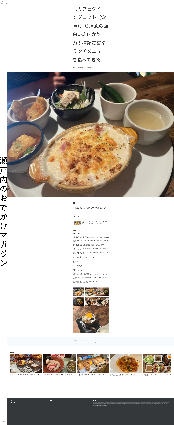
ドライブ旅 (105, 405)
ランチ (86, 342)
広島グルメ (162, 402)
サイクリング (101, 405)
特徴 (73, 203)
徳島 (50, 410)
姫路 (96, 342)
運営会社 (12, 423)
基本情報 (77, 203)
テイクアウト (120, 402)
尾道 (162, 403)
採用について (22, 423)
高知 (50, 416)
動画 (116, 402)
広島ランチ (129, 402)
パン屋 (155, 403)
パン (146, 402)
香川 (50, 412)
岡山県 (105, 403)
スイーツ (126, 402)
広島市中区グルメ (101, 403)
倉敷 (141, 403)
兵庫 (74, 67)
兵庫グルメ (92, 342)
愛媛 (50, 408)
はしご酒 (96, 403)
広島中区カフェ (126, 403)
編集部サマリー (82, 203)
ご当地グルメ (100, 402)
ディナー (153, 402)
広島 (93, 402)
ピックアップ (149, 402)
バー (166, 403)
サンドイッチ (151, 403)
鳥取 (50, 418)
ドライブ (159, 402)
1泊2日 (108, 403)
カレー (144, 403)
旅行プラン (111, 402)
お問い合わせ (17, 423)
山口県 (97, 405)
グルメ (114, 402)
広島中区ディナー (138, 403)
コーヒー (130, 403)
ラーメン (133, 403)
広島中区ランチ (167, 402)
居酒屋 (94, 403)
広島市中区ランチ (121, 403)
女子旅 (123, 402)
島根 (50, 414)
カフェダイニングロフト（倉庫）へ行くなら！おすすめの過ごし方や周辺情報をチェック (94, 222)
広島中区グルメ (134, 402)
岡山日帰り (158, 403)
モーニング (94, 405)
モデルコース (143, 402)
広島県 (156, 402)
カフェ (82, 342)
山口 (50, 406)
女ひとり (96, 402)
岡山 (50, 404)
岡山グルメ (138, 402)
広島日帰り (113, 403)
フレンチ (116, 403)
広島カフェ (147, 403)
